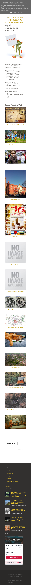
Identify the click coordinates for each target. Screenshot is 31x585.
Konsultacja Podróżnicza (12, 481)
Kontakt (8, 486)
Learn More (13, 12)
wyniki (22, 22)
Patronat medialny (10, 484)
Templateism (19, 576)
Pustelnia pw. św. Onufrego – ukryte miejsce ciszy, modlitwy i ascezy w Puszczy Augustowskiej (18, 494)
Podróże (8, 470)
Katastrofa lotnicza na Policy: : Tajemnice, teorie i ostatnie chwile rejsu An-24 (18, 510)
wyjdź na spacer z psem (12, 22)
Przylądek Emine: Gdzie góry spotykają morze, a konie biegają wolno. (18, 502)
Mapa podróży (9, 473)
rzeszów (20, 20)
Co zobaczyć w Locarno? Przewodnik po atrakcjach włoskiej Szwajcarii (18, 519)
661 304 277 (12, 582)
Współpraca (9, 475)
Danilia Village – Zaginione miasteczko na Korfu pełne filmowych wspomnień (18, 527)
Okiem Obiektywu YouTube (16, 580)
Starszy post (20, 449)
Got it (20, 12)
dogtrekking (12, 17)
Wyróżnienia (9, 478)
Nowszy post (11, 443)
